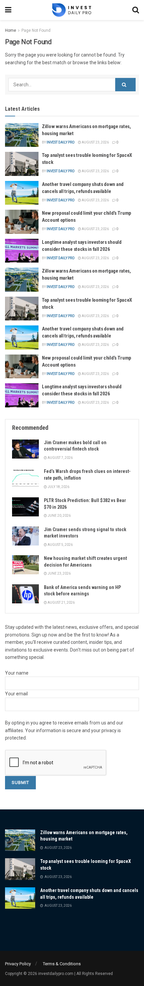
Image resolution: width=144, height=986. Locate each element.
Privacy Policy (18, 963)
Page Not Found (36, 30)
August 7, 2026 (60, 458)
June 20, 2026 (59, 515)
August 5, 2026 (60, 545)
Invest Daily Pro (61, 142)
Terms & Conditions (62, 963)
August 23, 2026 (95, 142)
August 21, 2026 (61, 602)
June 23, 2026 (59, 573)
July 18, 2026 (58, 487)
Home (10, 30)
